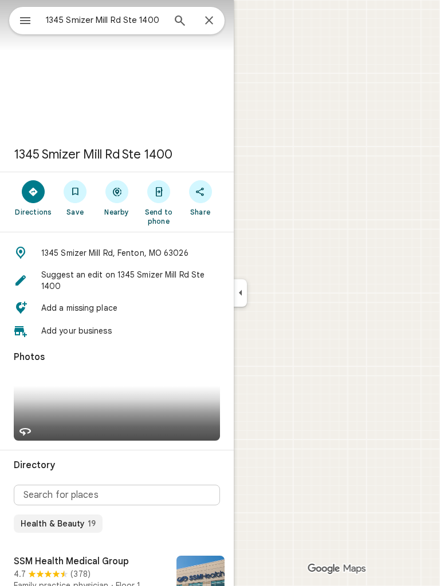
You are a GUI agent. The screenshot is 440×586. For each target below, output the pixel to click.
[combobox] (105, 20)
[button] (117, 252)
